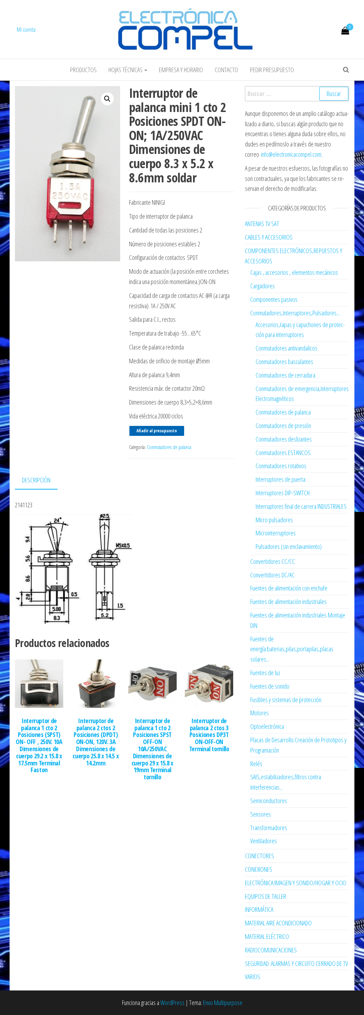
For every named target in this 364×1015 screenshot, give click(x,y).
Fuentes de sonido (269, 686)
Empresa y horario (181, 69)
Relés (256, 763)
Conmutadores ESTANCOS (283, 452)
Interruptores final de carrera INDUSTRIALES (301, 506)
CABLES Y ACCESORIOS (269, 237)
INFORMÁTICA (259, 909)
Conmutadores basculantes (284, 361)
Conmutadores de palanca (169, 447)
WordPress (172, 1002)
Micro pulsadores (274, 519)
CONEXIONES (258, 869)
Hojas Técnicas (126, 69)
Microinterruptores (276, 533)
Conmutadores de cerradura (285, 375)
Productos (83, 69)
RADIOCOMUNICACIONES (271, 950)
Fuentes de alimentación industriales (288, 601)
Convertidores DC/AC (272, 575)
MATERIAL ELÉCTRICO (267, 936)
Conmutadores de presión (283, 425)
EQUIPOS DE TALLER (265, 896)
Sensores (260, 814)
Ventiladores (263, 841)
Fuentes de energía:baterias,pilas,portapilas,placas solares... (291, 649)
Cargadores (262, 286)
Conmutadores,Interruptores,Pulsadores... (295, 313)
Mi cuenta (26, 29)
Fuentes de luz (265, 672)
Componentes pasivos (274, 299)
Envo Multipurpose (222, 1002)
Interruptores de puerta (280, 479)
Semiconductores (268, 800)
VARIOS (252, 976)
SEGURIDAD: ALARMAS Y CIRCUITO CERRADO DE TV (296, 963)
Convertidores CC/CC (272, 561)
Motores (259, 713)
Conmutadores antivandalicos (286, 348)
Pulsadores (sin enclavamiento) (289, 546)
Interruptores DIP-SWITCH (283, 492)
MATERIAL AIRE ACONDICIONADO (278, 923)
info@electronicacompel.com (291, 154)
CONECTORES (259, 855)
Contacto (226, 69)
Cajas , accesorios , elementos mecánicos (294, 272)
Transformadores (268, 827)
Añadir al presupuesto (156, 431)
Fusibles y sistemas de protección (285, 699)
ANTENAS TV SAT (262, 223)
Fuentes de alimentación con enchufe (288, 588)
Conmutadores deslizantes (284, 439)
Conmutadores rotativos (281, 465)
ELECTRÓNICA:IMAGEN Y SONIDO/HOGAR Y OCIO (295, 882)
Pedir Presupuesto (272, 69)
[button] (107, 98)
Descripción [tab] (36, 480)
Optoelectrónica (267, 726)
